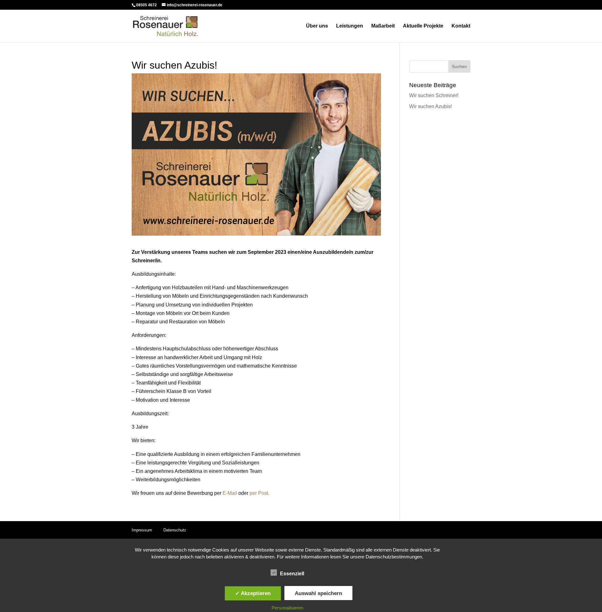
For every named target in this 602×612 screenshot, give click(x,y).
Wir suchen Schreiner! (433, 95)
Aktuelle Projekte (423, 26)
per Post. (259, 493)
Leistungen (349, 26)
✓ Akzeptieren (253, 593)
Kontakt (461, 26)
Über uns (317, 26)
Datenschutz (174, 530)
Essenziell (292, 573)
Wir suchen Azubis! (430, 106)
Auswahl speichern (318, 593)
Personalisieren (287, 607)
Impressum (142, 530)
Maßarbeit (383, 26)
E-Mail (229, 493)
